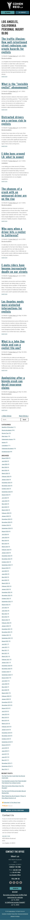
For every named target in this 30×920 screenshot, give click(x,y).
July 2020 (4, 681)
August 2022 (5, 604)
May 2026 (4, 467)
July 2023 (4, 571)
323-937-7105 (6, 836)
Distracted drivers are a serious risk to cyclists (14, 120)
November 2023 (6, 559)
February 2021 (6, 659)
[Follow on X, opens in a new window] (14, 882)
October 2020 (5, 671)
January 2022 (5, 626)
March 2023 (5, 583)
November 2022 (6, 595)
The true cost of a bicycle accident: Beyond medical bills (14, 792)
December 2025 (6, 482)
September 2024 (6, 528)
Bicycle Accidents (7, 58)
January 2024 (5, 553)
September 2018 (6, 742)
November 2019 (6, 705)
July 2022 (4, 607)
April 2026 (4, 470)
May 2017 (4, 760)
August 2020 (5, 678)
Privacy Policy (14, 913)
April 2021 (4, 653)
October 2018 (5, 739)
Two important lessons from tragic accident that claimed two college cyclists (14, 782)
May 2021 (4, 650)
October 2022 (5, 598)
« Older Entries (6, 416)
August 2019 (5, 708)
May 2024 (4, 540)
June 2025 (4, 501)
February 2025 (6, 513)
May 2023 (4, 577)
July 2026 (4, 461)
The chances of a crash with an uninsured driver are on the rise (14, 194)
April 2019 (4, 720)
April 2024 (4, 543)
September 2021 (6, 638)
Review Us (15, 888)
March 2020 (5, 693)
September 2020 (6, 675)
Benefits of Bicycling (7, 427)
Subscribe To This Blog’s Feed (12, 802)
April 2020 (4, 690)
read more (4, 76)
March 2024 (5, 546)
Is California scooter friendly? (15, 902)
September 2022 (6, 601)
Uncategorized (6, 451)
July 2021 (4, 644)
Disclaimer (4, 913)
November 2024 (6, 522)
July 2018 (4, 748)
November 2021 (6, 632)
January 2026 (5, 479)
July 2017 (4, 754)
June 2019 (4, 714)
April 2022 (4, 617)
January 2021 (5, 662)
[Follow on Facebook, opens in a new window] (10, 882)
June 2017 (4, 757)
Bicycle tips (5, 433)
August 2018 (5, 745)
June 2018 (4, 751)
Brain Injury (5, 436)
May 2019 (4, 717)
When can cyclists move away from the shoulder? (13, 787)
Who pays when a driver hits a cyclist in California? (14, 231)
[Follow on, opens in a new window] (20, 882)
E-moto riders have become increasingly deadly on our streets (15, 268)
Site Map (9, 913)
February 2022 (6, 623)
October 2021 (5, 635)
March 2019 (5, 723)
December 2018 (6, 732)
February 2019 (6, 726)
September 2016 (6, 766)
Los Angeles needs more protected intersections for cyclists (13, 306)
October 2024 (5, 525)
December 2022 (6, 592)
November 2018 (6, 735)
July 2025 (4, 498)
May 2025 (4, 504)
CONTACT (23, 12)
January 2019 (5, 729)
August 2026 (5, 458)
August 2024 (5, 531)
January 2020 (5, 699)
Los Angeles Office (15, 875)
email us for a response (16, 810)
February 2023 (6, 586)
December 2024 (6, 519)
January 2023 (5, 589)
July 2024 (4, 534)
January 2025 (5, 516)
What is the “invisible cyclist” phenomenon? (15, 85)
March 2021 (5, 656)
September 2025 (6, 492)
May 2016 (4, 769)
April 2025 (4, 507)
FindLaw (17, 916)
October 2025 (5, 488)
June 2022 (4, 610)
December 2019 (6, 702)
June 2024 (4, 537)
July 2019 (4, 711)
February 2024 (6, 549)
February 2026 (6, 476)
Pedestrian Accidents (7, 448)
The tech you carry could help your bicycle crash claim (13, 777)
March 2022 (5, 620)
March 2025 (5, 510)
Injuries (4, 442)
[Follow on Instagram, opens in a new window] (17, 882)
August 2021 (5, 641)
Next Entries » (24, 416)
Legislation (5, 163)
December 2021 (6, 629)
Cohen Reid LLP (13, 56)
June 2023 (4, 574)
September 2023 (6, 565)
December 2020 (6, 665)
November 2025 (6, 485)
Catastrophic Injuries (7, 439)
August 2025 (5, 495)
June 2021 (4, 647)
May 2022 (4, 614)
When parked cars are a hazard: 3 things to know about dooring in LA (14, 797)
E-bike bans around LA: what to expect (13, 155)
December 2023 (6, 556)
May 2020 (4, 687)
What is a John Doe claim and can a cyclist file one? (13, 344)
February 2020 (6, 696)
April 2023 (4, 580)
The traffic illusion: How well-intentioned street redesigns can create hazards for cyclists (14, 45)
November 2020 (6, 668)
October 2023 (5, 562)
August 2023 (5, 568)
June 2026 (4, 464)
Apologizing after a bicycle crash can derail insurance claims (13, 383)
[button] (6, 12)
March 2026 (5, 473)
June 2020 (4, 684)
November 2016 (6, 763)
